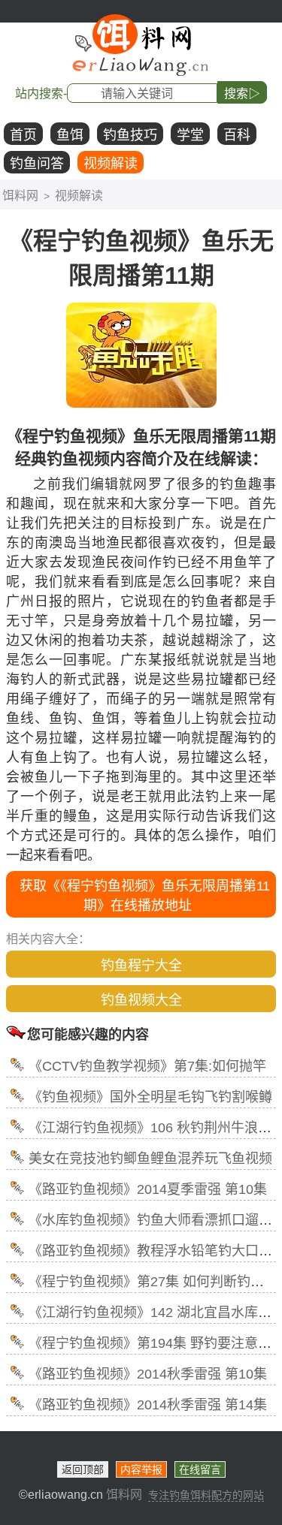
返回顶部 (83, 1469)
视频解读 (110, 163)
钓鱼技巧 (130, 135)
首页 (23, 135)
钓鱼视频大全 (141, 1000)
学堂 (190, 135)
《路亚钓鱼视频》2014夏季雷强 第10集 (148, 1189)
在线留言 (200, 1469)
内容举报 (141, 1469)
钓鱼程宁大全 (141, 965)
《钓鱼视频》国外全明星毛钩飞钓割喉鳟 (150, 1097)
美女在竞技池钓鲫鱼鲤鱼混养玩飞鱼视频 (150, 1158)
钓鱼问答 (37, 163)
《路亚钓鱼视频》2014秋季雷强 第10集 (148, 1374)
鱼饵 (69, 135)
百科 (236, 135)
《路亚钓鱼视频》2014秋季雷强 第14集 (148, 1404)
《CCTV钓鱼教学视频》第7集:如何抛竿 (147, 1066)
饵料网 (20, 195)
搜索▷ (242, 93)
